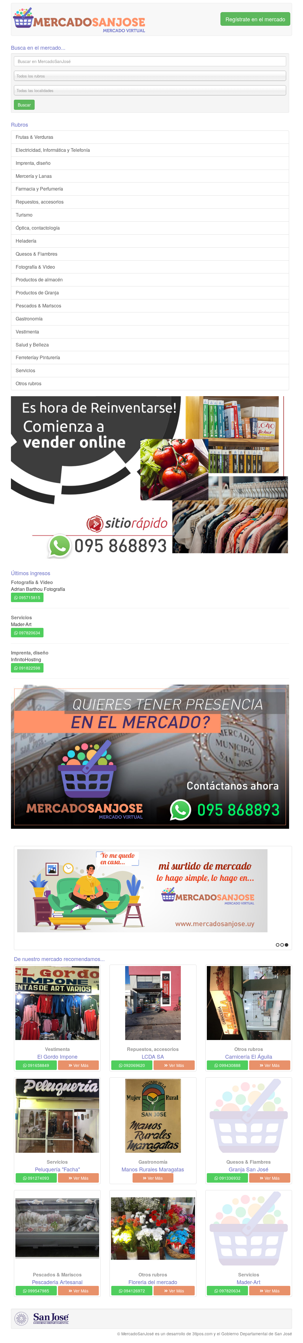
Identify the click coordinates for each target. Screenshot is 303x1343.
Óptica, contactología (38, 227)
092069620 (134, 1065)
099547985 (38, 1291)
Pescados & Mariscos (38, 305)
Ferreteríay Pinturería (38, 357)
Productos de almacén (39, 279)
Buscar (24, 105)
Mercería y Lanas (34, 175)
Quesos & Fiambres (36, 253)
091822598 (29, 668)
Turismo (24, 214)
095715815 (29, 597)
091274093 (38, 1178)
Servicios (25, 370)
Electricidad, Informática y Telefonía (53, 149)
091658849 (38, 1065)
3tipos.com (202, 1333)
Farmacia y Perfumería (39, 188)
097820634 (29, 633)
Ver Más (80, 1065)
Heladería (26, 240)
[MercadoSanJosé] (79, 19)
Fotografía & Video (35, 266)
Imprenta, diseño (33, 162)
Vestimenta (27, 331)
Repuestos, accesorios (40, 201)
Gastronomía (29, 318)
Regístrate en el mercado (255, 19)
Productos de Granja (37, 292)
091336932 (229, 1178)
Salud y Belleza (32, 344)
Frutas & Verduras (34, 136)
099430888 (229, 1065)
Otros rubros (28, 383)
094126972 (134, 1291)
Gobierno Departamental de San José (256, 1333)
